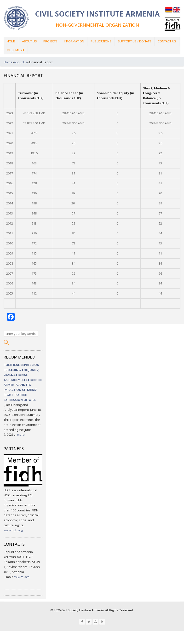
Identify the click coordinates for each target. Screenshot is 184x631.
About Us (29, 41)
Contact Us (167, 41)
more (21, 434)
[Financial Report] (176, 12)
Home (11, 41)
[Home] (16, 18)
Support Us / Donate (134, 41)
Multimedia (15, 50)
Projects (50, 41)
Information (74, 41)
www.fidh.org (13, 530)
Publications (101, 41)
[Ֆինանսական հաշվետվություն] (168, 12)
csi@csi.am (21, 577)
